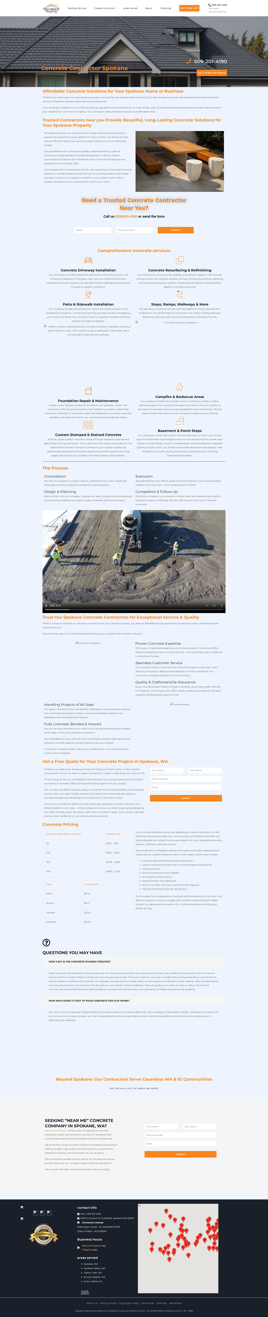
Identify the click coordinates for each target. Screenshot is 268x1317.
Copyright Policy (129, 1303)
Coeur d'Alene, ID (93, 1281)
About (148, 8)
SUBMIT (176, 230)
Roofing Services (77, 8)
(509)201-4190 (126, 216)
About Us (92, 1303)
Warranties (175, 1303)
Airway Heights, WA (94, 1277)
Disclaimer (148, 1303)
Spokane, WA (91, 1264)
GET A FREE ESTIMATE (212, 72)
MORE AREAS (85, 1292)
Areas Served (130, 8)
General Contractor (104, 8)
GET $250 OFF (189, 8)
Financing (165, 8)
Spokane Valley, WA (94, 1268)
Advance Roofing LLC (56, 1130)
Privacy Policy (108, 1303)
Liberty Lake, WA (93, 1272)
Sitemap (162, 1303)
